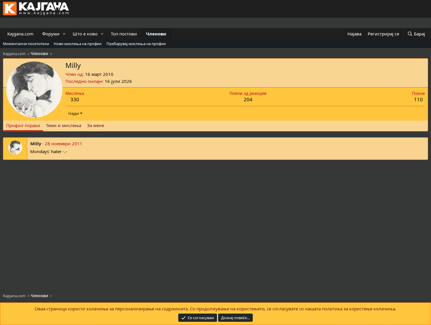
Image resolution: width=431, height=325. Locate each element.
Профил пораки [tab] (23, 125)
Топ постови (124, 34)
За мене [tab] (95, 125)
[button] (64, 33)
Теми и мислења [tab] (63, 125)
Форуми (51, 34)
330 (74, 99)
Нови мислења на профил (78, 43)
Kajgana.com (20, 34)
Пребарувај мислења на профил (136, 43)
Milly (35, 143)
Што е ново (85, 34)
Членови (156, 34)
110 (418, 99)
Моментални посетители (26, 43)
